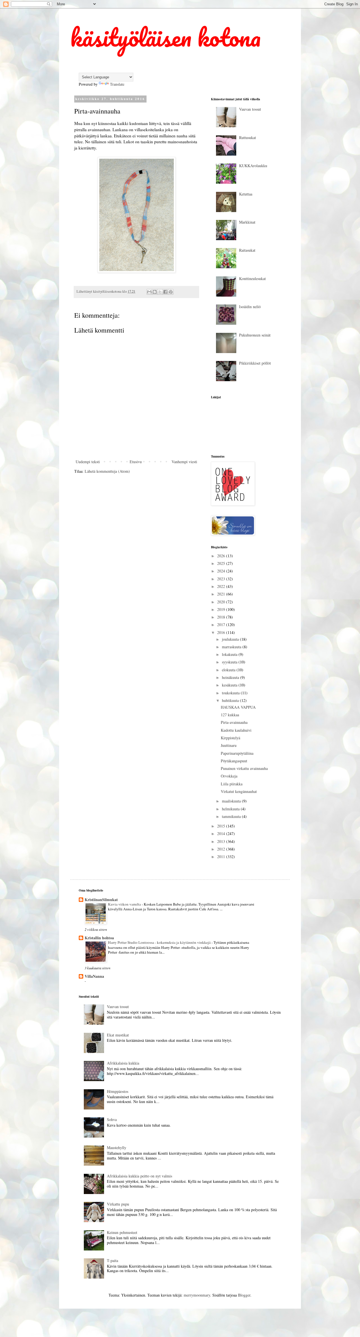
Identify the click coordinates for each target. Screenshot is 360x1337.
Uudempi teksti (88, 461)
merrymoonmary (197, 1295)
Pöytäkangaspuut (234, 760)
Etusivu (136, 461)
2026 (221, 555)
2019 (221, 609)
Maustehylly (116, 1147)
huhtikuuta (231, 700)
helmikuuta (231, 808)
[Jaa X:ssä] (160, 292)
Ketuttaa (245, 194)
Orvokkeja (229, 776)
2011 (221, 856)
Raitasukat (247, 250)
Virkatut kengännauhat (239, 791)
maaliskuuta (232, 801)
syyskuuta (230, 662)
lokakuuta (230, 654)
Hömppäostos (117, 1091)
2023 (221, 578)
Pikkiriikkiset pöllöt (255, 363)
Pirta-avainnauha (234, 722)
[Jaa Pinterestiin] (171, 292)
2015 (221, 826)
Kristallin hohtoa (99, 938)
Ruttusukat (247, 137)
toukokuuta (231, 692)
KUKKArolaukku (253, 165)
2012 (221, 849)
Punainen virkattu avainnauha (244, 768)
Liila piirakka (231, 783)
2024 (221, 571)
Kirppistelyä (230, 737)
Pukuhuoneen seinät (255, 335)
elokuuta (229, 669)
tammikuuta (232, 816)
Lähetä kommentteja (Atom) (107, 471)
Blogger (244, 1295)
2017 (221, 624)
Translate (117, 84)
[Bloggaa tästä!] (155, 292)
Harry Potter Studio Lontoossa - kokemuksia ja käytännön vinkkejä (160, 942)
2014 (221, 833)
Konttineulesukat (252, 278)
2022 (221, 586)
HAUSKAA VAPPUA (238, 707)
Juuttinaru (229, 745)
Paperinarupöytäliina (237, 753)
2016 (221, 632)
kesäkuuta (230, 685)
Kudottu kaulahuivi (236, 730)
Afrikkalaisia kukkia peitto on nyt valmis (139, 1176)
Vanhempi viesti (184, 461)
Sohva (112, 1119)
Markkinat (247, 222)
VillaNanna (94, 976)
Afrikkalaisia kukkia (123, 1063)
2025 (221, 563)
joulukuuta (231, 639)
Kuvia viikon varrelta (125, 904)
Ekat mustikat (118, 1035)
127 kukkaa (230, 714)
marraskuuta (232, 646)
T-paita (112, 1260)
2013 (221, 841)
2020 (221, 601)
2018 (221, 617)
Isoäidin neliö (250, 306)
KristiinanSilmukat (101, 899)
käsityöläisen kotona (165, 37)
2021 (221, 594)
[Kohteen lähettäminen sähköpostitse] (149, 292)
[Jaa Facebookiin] (165, 292)
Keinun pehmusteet (122, 1232)
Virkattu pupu (118, 1204)
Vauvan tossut (250, 109)
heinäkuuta (231, 677)
